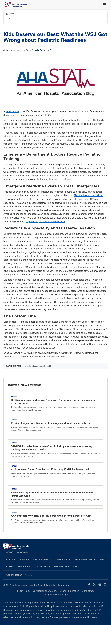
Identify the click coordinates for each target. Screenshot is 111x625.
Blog (9, 18)
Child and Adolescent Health (38, 365)
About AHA (10, 559)
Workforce (29, 575)
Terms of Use (88, 590)
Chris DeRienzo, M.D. (42, 50)
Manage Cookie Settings (55, 594)
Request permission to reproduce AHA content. (74, 617)
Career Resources (42, 559)
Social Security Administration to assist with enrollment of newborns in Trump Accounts (52, 494)
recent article (12, 111)
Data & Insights (63, 559)
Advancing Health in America (19, 567)
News (12, 14)
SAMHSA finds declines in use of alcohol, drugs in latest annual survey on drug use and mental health (52, 447)
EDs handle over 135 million (88, 195)
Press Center (43, 567)
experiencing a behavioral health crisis (45, 221)
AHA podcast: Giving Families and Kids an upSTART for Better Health (51, 469)
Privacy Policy (23, 590)
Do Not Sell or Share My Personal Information (55, 590)
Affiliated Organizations (65, 567)
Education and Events (84, 559)
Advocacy (24, 559)
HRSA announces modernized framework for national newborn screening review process (53, 401)
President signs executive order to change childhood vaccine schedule (51, 423)
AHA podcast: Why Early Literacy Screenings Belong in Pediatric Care (51, 515)
